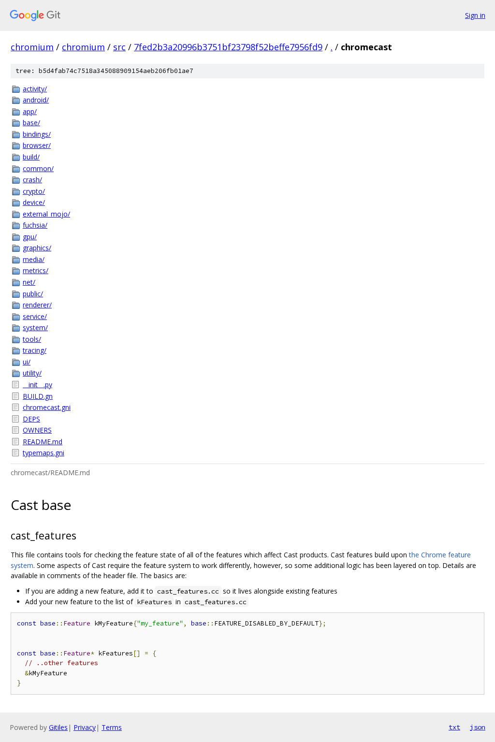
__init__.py (37, 384)
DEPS (31, 418)
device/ (34, 202)
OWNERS (37, 430)
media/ (33, 259)
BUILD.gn (38, 396)
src (119, 47)
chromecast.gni (47, 407)
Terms (112, 727)
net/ (29, 282)
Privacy (84, 727)
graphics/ (37, 247)
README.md (42, 441)
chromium (32, 47)
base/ (31, 122)
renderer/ (37, 304)
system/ (35, 327)
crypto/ (34, 191)
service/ (35, 316)
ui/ (26, 361)
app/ (30, 111)
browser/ (37, 145)
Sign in (475, 15)
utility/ (32, 373)
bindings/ (37, 134)
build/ (31, 156)
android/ (36, 99)
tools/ (32, 339)
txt (454, 727)
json (477, 727)
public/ (33, 293)
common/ (38, 168)
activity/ (35, 88)
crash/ (32, 179)
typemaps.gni (43, 452)
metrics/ (35, 270)
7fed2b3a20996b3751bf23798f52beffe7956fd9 (228, 47)
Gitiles (58, 727)
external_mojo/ (46, 213)
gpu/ (30, 236)
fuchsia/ (35, 225)
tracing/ (34, 350)
